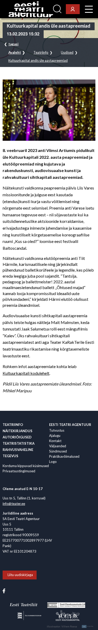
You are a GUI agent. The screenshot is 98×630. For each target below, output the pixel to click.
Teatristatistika (18, 443)
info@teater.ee (14, 503)
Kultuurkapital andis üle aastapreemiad (38, 61)
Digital (88, 626)
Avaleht (14, 52)
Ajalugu (54, 435)
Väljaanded (57, 446)
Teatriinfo (40, 52)
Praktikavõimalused (64, 456)
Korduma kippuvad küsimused (26, 466)
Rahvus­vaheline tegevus (18, 453)
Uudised (67, 52)
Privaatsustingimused (19, 471)
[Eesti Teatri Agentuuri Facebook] (4, 590)
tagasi (13, 44)
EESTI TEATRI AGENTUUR (70, 425)
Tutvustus (56, 430)
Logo (53, 462)
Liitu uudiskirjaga (20, 575)
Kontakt (55, 441)
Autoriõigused (17, 437)
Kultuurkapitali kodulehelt (26, 373)
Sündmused (58, 451)
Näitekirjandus (17, 431)
